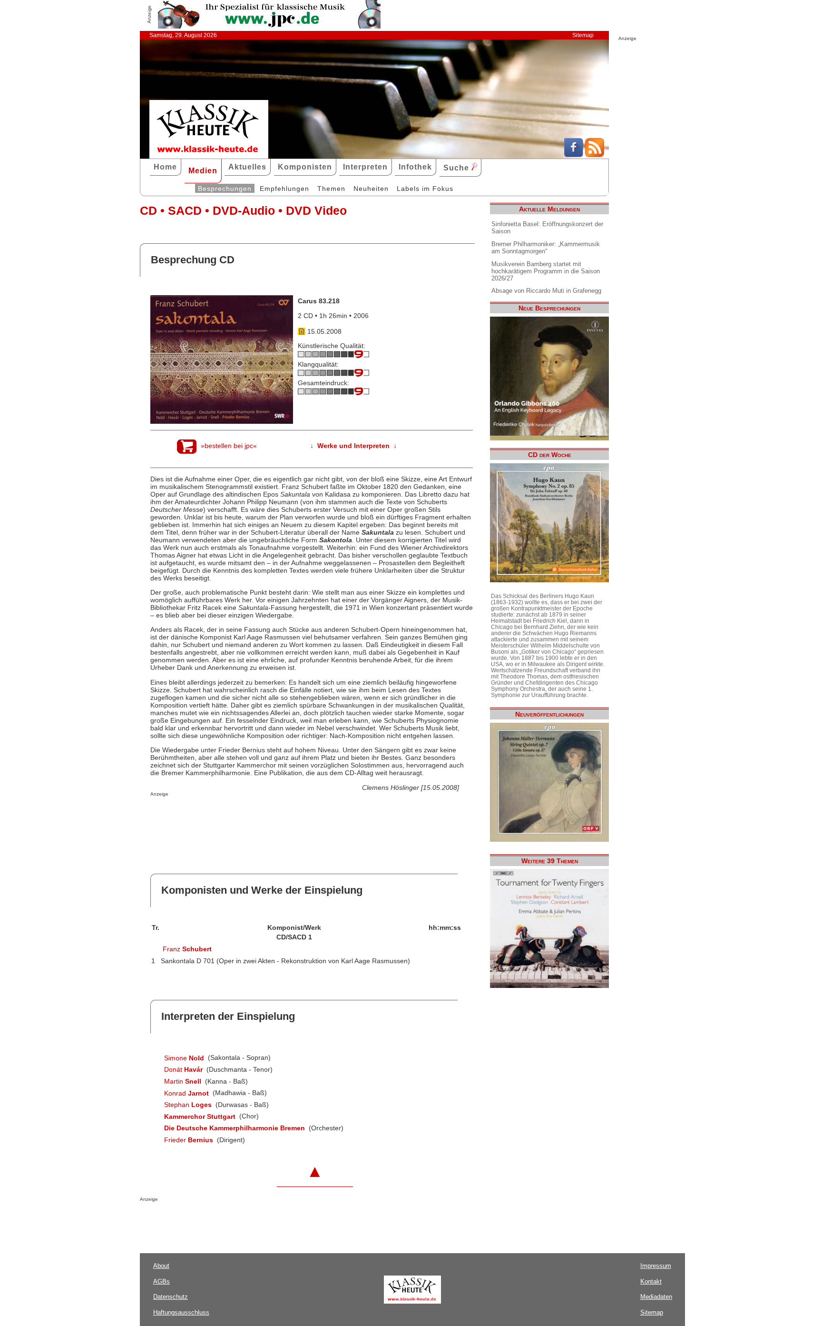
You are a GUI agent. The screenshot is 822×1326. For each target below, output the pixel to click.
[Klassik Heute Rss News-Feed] (594, 155)
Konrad (186, 1093)
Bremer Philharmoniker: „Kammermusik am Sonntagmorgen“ (545, 247)
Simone (184, 1058)
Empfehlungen (284, 188)
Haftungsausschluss (181, 1312)
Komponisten (305, 167)
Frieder (188, 1140)
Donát (183, 1069)
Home (165, 167)
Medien (202, 171)
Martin (182, 1081)
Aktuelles (247, 167)
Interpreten (365, 167)
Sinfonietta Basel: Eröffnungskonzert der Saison (547, 227)
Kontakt (651, 1281)
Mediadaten (656, 1296)
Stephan (188, 1104)
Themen (331, 188)
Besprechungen (225, 188)
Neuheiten (371, 188)
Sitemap (583, 35)
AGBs (161, 1281)
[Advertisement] (261, 815)
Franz (187, 949)
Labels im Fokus (425, 188)
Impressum (655, 1265)
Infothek (415, 167)
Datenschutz (170, 1296)
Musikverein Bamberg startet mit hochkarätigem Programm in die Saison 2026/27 (545, 271)
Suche (457, 168)
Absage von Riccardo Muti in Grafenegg (546, 290)
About (161, 1265)
